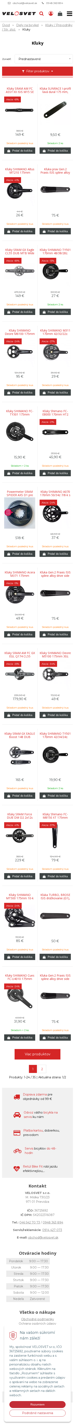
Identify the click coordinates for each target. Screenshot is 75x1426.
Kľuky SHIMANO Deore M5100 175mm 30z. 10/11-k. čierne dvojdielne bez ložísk (55, 656)
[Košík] (60, 13)
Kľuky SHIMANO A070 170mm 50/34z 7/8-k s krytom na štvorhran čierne (55, 495)
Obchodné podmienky (37, 1319)
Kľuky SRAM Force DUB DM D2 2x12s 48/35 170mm (20, 818)
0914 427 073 (52, 1230)
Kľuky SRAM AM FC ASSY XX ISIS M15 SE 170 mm (20, 92)
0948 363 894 (54, 3)
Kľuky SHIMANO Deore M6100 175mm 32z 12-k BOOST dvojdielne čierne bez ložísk (20, 334)
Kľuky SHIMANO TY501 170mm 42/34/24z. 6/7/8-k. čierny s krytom (55, 737)
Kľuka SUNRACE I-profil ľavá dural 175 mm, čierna (55, 92)
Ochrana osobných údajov (37, 1323)
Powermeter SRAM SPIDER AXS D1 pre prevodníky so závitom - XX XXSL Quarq (20, 495)
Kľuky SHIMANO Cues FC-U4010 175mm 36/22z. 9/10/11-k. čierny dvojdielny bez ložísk (19, 979)
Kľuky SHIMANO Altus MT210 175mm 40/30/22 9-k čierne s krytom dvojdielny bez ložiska (20, 173)
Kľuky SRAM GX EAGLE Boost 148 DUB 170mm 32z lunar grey (19, 737)
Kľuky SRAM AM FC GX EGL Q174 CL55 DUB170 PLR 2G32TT (19, 656)
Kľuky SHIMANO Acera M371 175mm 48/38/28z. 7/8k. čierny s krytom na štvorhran (20, 576)
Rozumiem (37, 1404)
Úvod (6, 25)
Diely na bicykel (27, 25)
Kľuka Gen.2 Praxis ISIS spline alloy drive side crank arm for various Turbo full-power (55, 576)
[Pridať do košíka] (19, 150)
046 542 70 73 (29, 1222)
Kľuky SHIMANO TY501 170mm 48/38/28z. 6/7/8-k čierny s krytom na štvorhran (55, 253)
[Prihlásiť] (51, 13)
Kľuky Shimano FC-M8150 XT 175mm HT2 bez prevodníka (55, 818)
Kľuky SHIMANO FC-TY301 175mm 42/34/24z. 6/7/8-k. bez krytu (19, 414)
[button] (41, 13)
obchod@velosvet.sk (25, 3)
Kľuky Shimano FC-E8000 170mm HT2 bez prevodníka (55, 414)
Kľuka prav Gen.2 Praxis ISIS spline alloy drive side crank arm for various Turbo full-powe (55, 173)
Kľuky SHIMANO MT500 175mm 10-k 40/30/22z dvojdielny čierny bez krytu (20, 898)
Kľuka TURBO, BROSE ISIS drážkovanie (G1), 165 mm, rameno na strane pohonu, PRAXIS (55, 898)
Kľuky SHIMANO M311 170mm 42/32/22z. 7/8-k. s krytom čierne (55, 334)
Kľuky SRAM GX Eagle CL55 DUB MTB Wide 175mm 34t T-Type (19, 253)
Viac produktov (37, 1054)
